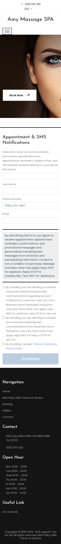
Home (6, 391)
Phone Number (12, 199)
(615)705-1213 (32, 4)
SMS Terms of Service (29, 397)
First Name (9, 169)
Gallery (7, 410)
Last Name (9, 184)
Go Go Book (10, 512)
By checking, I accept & (31, 346)
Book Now (16, 95)
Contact (8, 417)
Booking (7, 404)
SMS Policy (9, 397)
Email (6, 214)
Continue (30, 358)
